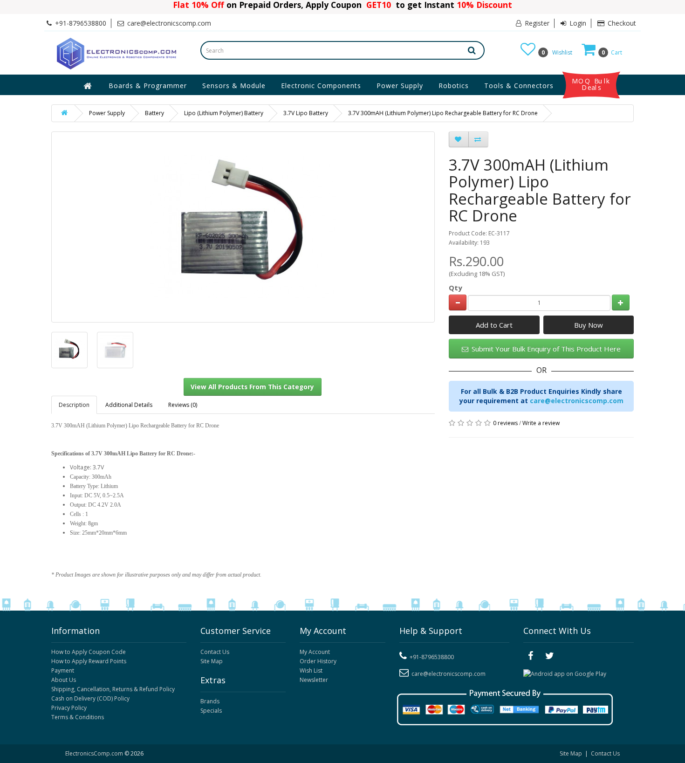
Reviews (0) (182, 405)
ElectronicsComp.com (94, 753)
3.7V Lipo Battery (305, 113)
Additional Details (128, 405)
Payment (62, 670)
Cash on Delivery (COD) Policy (90, 698)
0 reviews (505, 423)
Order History (318, 661)
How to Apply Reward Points (88, 661)
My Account (315, 652)
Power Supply (400, 85)
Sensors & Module (234, 85)
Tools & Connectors (519, 85)
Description (74, 405)
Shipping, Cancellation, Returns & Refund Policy (113, 689)
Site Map (211, 661)
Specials (211, 711)
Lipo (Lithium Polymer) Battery (223, 113)
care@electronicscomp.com (576, 400)
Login (577, 23)
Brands (209, 701)
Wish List (311, 670)
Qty (455, 287)
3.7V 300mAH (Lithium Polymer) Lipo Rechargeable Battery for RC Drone (443, 113)
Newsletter (314, 680)
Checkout (621, 23)
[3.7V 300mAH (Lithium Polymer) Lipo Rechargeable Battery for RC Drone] (69, 350)
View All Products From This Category (252, 387)
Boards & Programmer (148, 85)
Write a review (541, 423)
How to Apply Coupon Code (88, 652)
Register (536, 23)
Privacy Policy (69, 708)
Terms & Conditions (77, 717)
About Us (63, 680)
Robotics (453, 85)
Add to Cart (494, 325)
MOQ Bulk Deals (591, 84)
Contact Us (214, 652)
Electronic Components (321, 85)
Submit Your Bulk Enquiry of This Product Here (545, 348)
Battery (154, 113)
